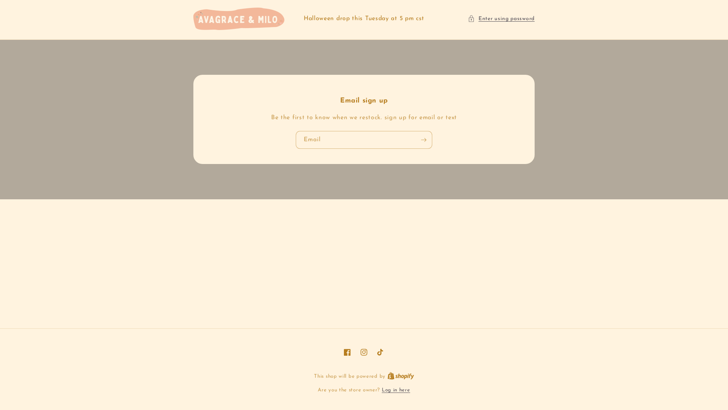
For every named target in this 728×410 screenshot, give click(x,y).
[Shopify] (401, 376)
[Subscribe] (423, 140)
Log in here (396, 390)
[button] (501, 19)
